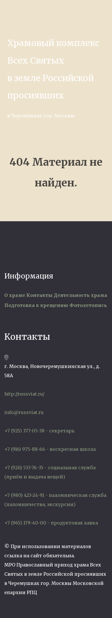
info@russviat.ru (24, 412)
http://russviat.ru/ (24, 394)
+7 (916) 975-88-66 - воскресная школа (50, 449)
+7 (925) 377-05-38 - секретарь (39, 431)
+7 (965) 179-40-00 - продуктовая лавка (51, 523)
